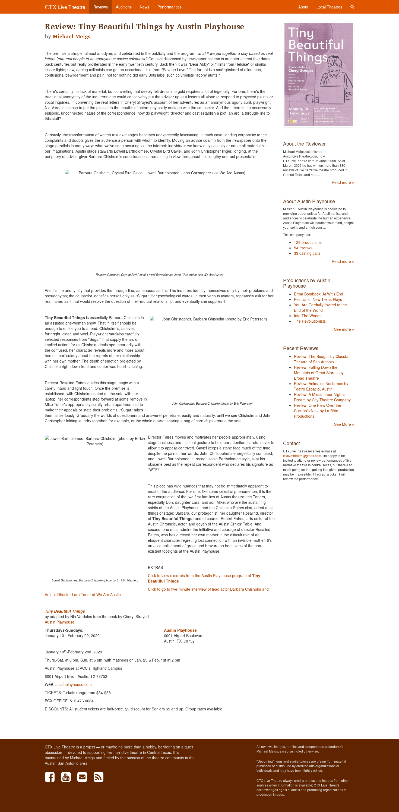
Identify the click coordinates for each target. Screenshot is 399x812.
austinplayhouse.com (73, 684)
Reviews (100, 7)
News (144, 7)
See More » (344, 424)
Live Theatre (65, 6)
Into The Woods (307, 315)
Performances (169, 7)
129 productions (308, 242)
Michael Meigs (71, 36)
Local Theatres (329, 7)
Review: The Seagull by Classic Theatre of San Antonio (321, 359)
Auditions (124, 7)
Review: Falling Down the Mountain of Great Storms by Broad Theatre (319, 372)
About (303, 7)
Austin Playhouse (59, 622)
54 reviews (303, 247)
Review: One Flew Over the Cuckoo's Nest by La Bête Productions (317, 410)
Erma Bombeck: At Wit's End (318, 294)
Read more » (343, 182)
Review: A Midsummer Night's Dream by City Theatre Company (322, 397)
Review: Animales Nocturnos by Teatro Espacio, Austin (321, 386)
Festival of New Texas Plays (318, 299)
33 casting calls (307, 253)
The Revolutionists (310, 321)
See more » (344, 329)
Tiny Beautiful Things (65, 611)
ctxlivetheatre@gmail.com (302, 455)
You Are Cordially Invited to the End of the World (320, 307)
